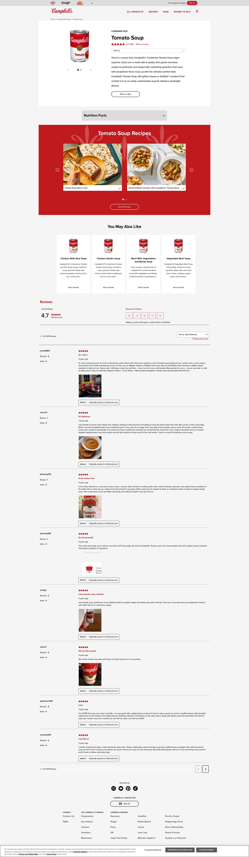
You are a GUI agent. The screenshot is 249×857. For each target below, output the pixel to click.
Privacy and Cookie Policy (28, 854)
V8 (111, 832)
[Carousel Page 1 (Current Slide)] (78, 70)
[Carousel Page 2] (81, 70)
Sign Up (192, 3)
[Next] (90, 70)
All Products (135, 12)
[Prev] (68, 70)
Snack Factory (172, 832)
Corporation (87, 816)
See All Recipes (124, 207)
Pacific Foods (172, 816)
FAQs (166, 12)
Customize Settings (80, 852)
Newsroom (86, 838)
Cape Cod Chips (118, 838)
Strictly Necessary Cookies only (180, 850)
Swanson (115, 816)
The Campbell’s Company (177, 3)
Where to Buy (182, 12)
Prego (113, 821)
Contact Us (68, 816)
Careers (85, 827)
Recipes (153, 12)
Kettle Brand (144, 821)
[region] (124, 851)
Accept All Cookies (206, 850)
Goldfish (142, 816)
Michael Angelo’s (147, 838)
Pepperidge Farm (174, 821)
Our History (87, 821)
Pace (113, 827)
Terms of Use (51, 854)
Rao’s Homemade (174, 827)
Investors (86, 832)
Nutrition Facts (95, 115)
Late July (142, 832)
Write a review (142, 44)
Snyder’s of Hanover (175, 838)
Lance (141, 827)
